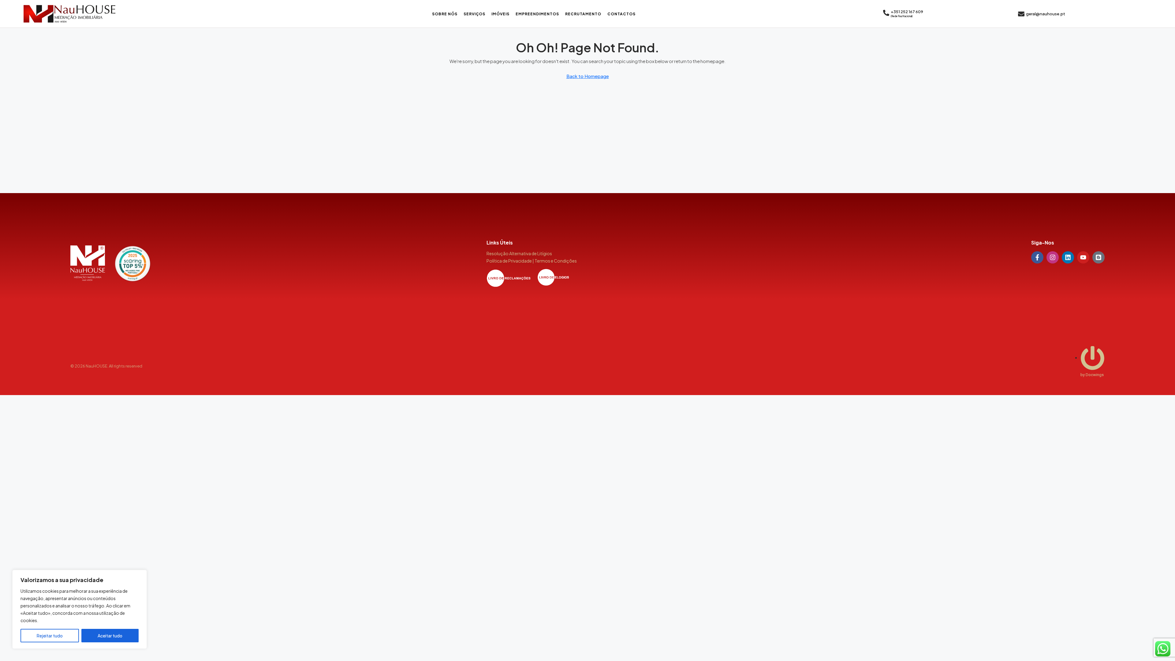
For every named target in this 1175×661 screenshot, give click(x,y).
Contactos (621, 14)
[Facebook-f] (1037, 257)
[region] (79, 609)
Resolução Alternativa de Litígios (519, 253)
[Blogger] (1098, 257)
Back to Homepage (587, 76)
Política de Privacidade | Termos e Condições (532, 260)
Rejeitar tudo (50, 635)
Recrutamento (583, 14)
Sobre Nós (444, 14)
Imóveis (500, 14)
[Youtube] (1083, 257)
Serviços (474, 14)
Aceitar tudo (110, 635)
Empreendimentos (537, 14)
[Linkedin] (1068, 257)
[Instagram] (1052, 257)
